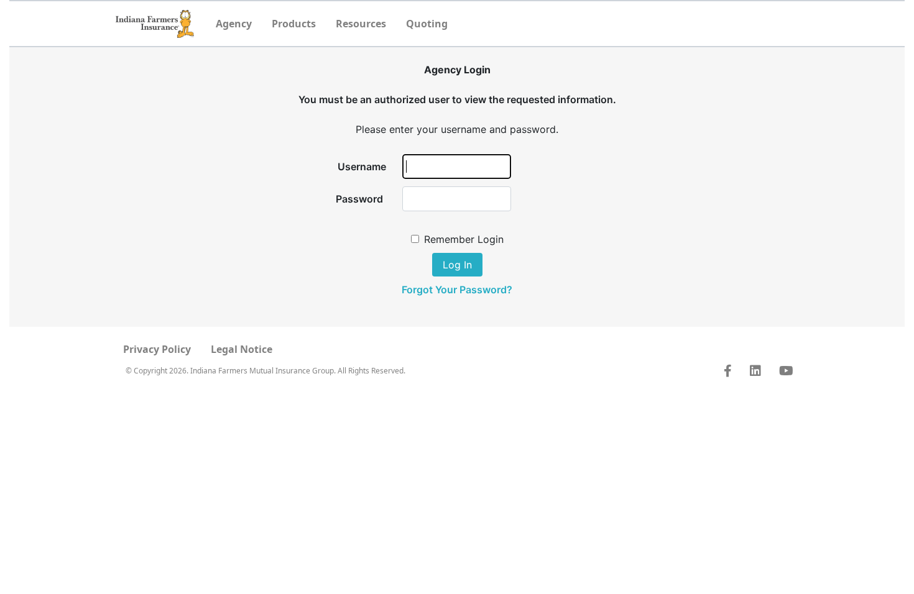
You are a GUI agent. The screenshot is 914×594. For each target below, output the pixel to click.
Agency (234, 23)
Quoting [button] (427, 23)
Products (294, 23)
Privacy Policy (157, 349)
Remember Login (464, 239)
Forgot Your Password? (457, 289)
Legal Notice (241, 349)
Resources (361, 23)
